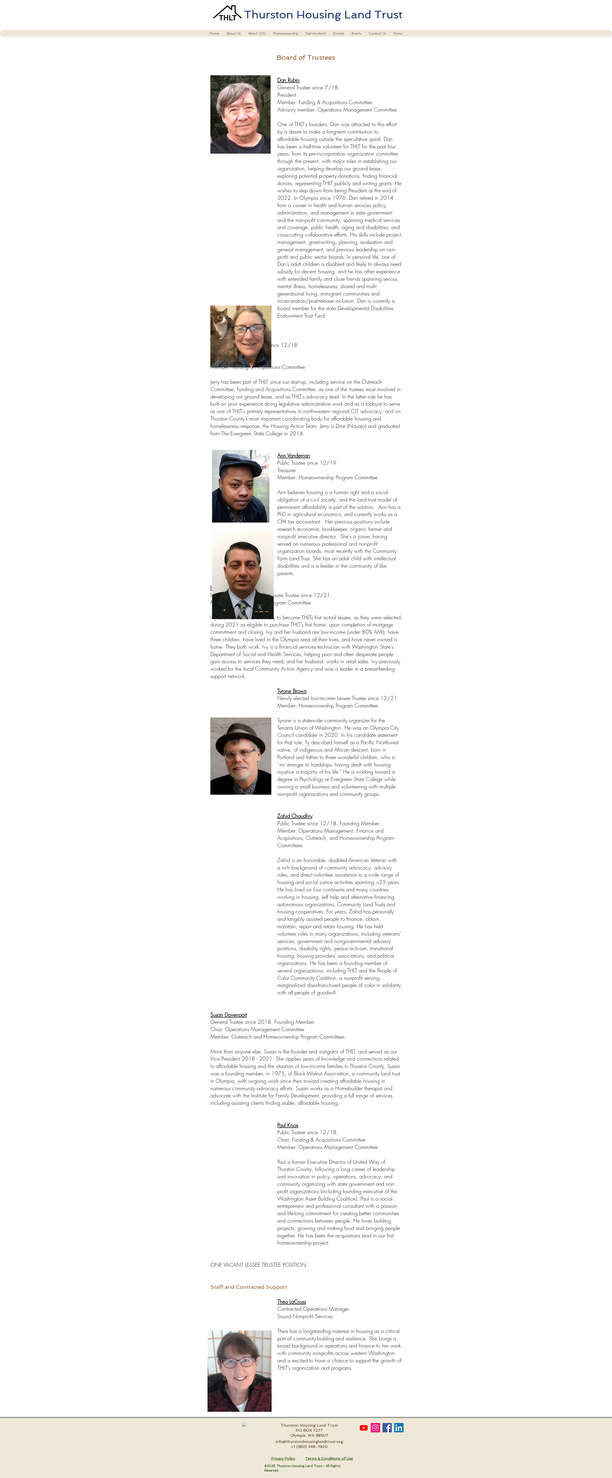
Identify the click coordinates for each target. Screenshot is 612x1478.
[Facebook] (387, 1427)
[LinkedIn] (399, 1427)
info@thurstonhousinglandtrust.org (309, 1441)
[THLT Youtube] (363, 1427)
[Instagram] (375, 1427)
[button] (233, 33)
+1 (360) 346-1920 (309, 1446)
